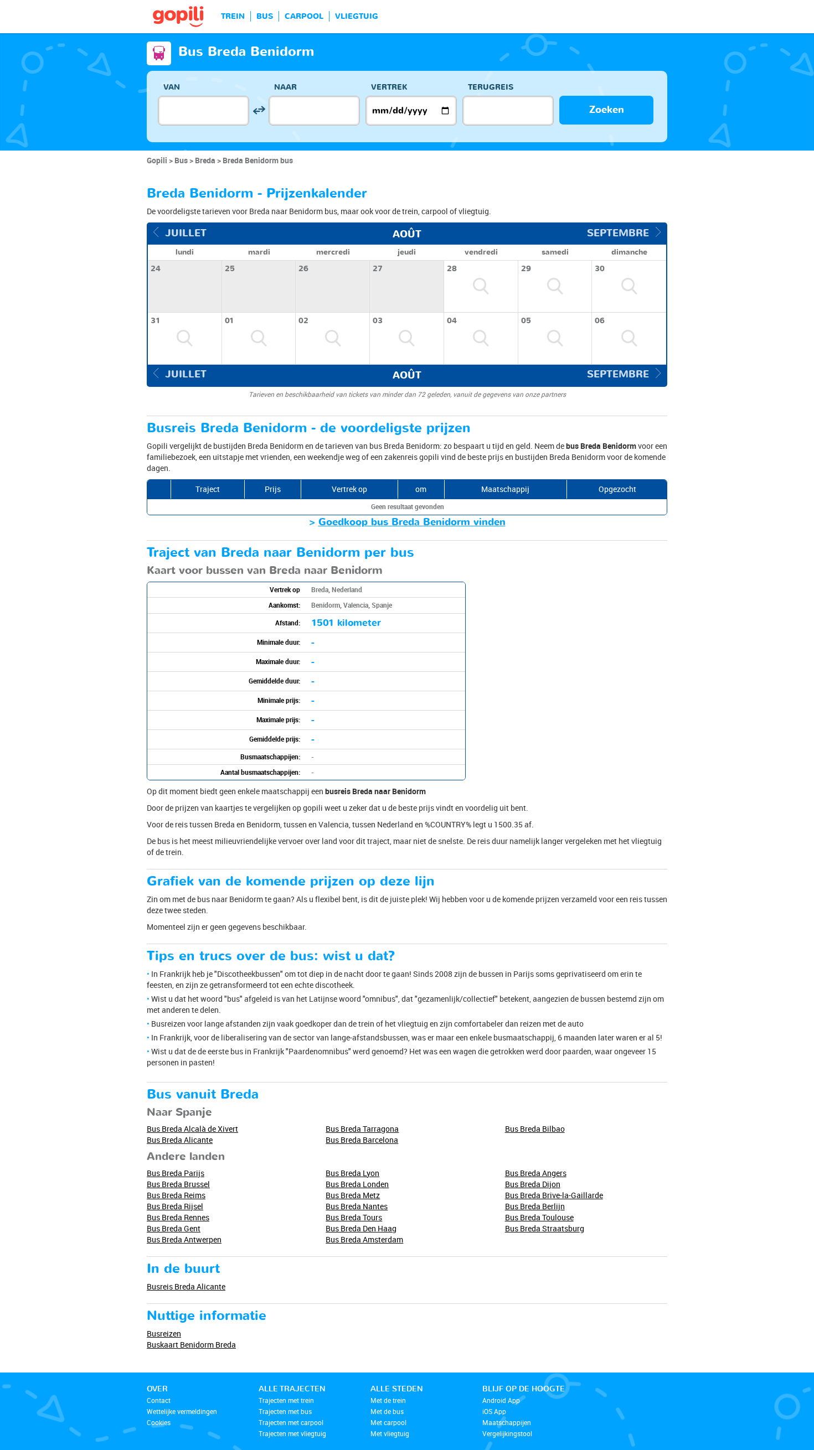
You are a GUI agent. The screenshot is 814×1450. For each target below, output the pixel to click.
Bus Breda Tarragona (362, 1128)
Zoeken (606, 110)
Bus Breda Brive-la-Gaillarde (554, 1195)
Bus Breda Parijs (175, 1173)
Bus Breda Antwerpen (184, 1239)
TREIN (233, 16)
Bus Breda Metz (353, 1195)
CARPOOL (304, 16)
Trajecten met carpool (291, 1422)
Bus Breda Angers (535, 1173)
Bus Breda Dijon (532, 1184)
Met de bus (387, 1411)
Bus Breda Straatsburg (544, 1228)
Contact (159, 1400)
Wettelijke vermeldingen (182, 1411)
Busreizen (164, 1333)
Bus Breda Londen (357, 1184)
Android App (501, 1400)
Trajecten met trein (286, 1400)
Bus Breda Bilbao (535, 1128)
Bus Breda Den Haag (361, 1228)
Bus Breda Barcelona (362, 1140)
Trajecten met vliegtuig (292, 1433)
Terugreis (490, 87)
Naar (285, 87)
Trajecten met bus (285, 1411)
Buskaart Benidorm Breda (191, 1344)
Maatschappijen (506, 1422)
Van (171, 87)
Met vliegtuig (389, 1433)
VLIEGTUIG (356, 16)
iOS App (494, 1411)
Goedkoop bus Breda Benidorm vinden (412, 522)
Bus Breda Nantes (357, 1206)
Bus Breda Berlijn (535, 1206)
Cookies (159, 1422)
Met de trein (388, 1400)
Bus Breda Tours (354, 1217)
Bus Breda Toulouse (539, 1217)
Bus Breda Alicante (180, 1140)
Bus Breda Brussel (178, 1184)
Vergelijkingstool (507, 1433)
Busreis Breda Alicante (186, 1286)
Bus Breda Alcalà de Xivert (192, 1128)
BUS (264, 16)
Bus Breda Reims (176, 1195)
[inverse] (259, 110)
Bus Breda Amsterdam (364, 1239)
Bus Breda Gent (173, 1228)
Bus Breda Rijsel (175, 1206)
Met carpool (388, 1422)
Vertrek (389, 87)
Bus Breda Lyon (352, 1173)
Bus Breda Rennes (178, 1217)
